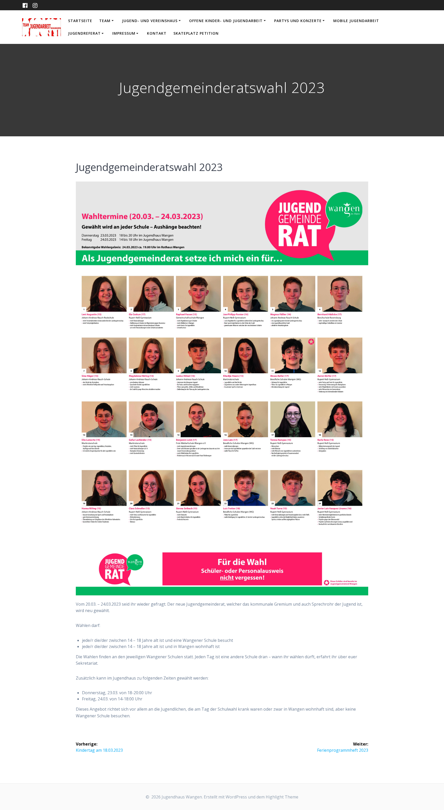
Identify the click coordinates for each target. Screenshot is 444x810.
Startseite (80, 20)
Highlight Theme (282, 797)
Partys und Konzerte (298, 20)
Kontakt (156, 33)
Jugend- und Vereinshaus (150, 20)
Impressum (123, 33)
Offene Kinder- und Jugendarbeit (226, 20)
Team (104, 20)
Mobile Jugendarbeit (356, 20)
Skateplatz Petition (196, 33)
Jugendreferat (84, 33)
